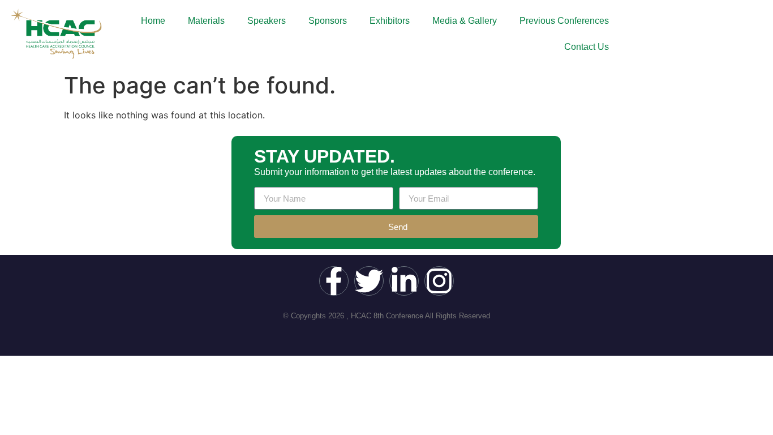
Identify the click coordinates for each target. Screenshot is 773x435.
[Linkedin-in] (404, 281)
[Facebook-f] (334, 281)
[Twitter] (369, 281)
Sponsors (327, 20)
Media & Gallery (464, 20)
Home (153, 20)
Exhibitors (390, 20)
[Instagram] (439, 281)
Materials (206, 20)
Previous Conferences (564, 20)
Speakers (266, 20)
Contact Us (586, 47)
